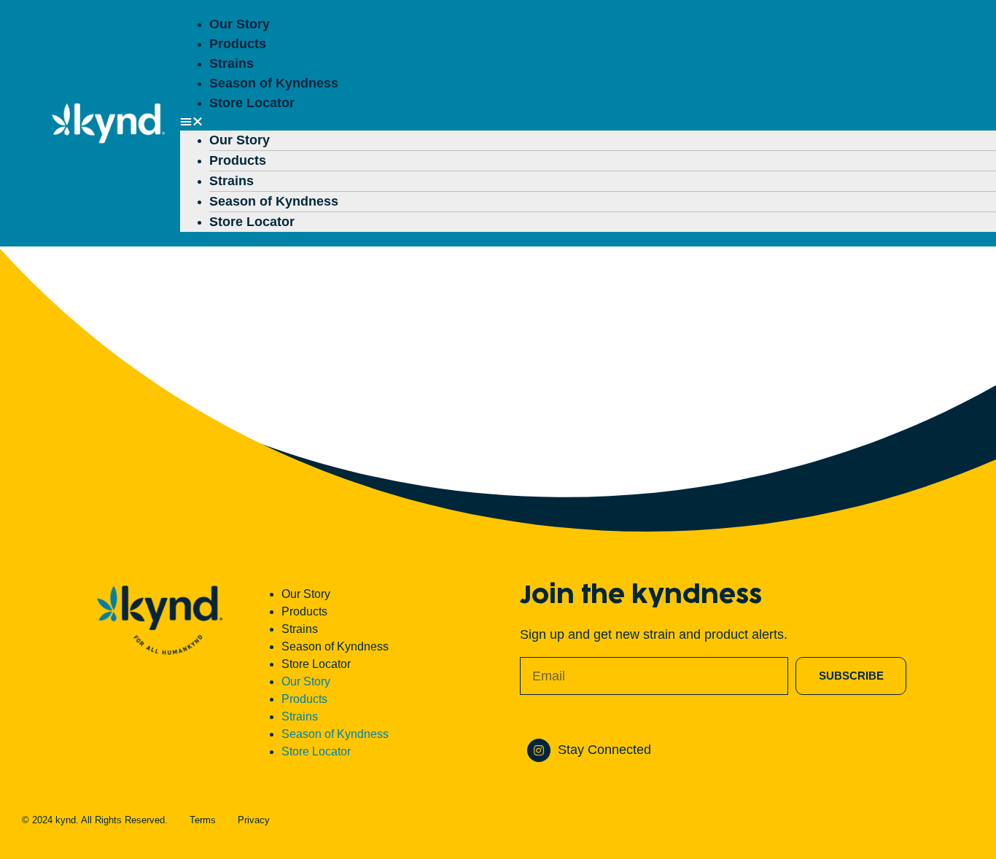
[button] (570, 122)
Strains (231, 63)
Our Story (239, 24)
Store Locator (252, 103)
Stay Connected (604, 749)
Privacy (254, 820)
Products (237, 43)
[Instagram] (538, 750)
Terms (203, 820)
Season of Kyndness (273, 83)
